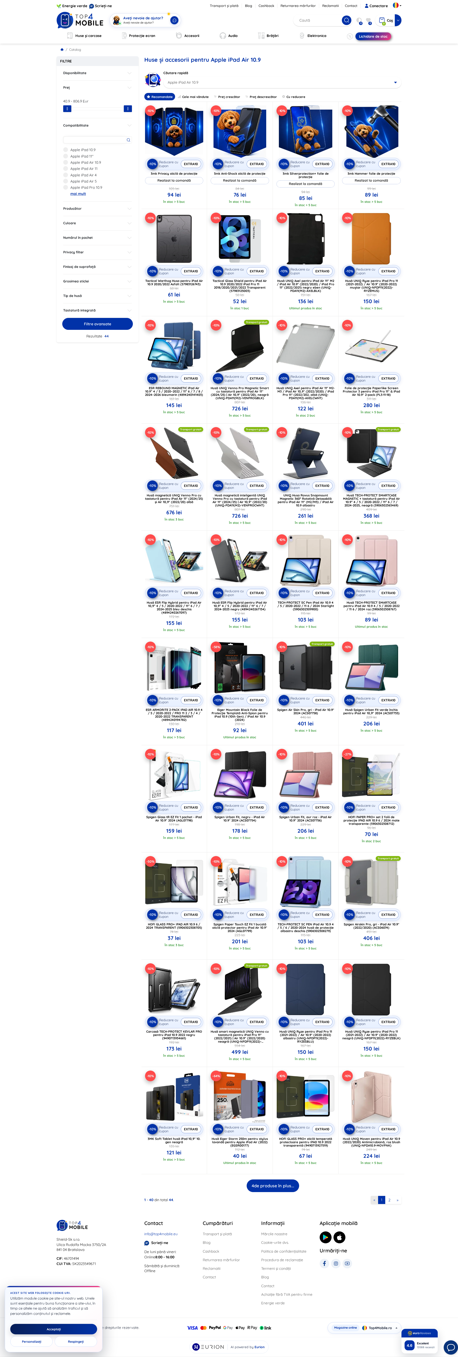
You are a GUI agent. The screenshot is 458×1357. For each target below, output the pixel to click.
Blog (248, 6)
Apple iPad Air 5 (83, 181)
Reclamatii (330, 6)
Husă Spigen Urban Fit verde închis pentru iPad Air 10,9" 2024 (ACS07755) (371, 711)
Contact (351, 6)
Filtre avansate (97, 323)
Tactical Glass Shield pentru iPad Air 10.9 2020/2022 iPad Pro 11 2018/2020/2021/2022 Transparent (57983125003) (240, 286)
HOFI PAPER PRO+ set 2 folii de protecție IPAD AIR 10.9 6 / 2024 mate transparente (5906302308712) (372, 820)
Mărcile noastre (274, 1234)
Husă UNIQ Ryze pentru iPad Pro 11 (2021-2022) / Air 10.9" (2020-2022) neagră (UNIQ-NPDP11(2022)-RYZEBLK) (371, 1035)
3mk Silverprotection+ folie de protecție (306, 175)
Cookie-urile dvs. (275, 1242)
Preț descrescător (263, 97)
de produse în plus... (273, 1186)
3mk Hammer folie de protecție (371, 173)
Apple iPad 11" (82, 156)
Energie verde (74, 6)
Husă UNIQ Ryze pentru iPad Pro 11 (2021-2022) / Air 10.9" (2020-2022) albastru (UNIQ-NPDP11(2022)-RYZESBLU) (305, 1036)
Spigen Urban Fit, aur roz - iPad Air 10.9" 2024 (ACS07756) (305, 818)
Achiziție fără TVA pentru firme (286, 1294)
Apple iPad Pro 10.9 (86, 187)
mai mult (78, 193)
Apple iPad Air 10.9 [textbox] (183, 82)
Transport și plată (224, 6)
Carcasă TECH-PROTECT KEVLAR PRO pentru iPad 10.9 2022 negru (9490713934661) (174, 1035)
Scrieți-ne (103, 6)
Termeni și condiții (276, 1268)
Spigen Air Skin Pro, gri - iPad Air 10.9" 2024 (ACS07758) (305, 711)
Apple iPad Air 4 (83, 175)
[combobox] (282, 82)
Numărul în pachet (78, 237)
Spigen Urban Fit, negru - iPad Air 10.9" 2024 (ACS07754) (239, 818)
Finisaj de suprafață (79, 267)
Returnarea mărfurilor (298, 6)
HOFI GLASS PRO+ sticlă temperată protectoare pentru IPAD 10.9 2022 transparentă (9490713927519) (305, 1142)
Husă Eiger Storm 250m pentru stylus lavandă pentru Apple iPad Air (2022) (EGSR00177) (240, 1142)
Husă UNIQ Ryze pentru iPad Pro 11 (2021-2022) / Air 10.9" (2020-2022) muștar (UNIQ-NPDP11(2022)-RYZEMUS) (371, 286)
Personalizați (31, 1341)
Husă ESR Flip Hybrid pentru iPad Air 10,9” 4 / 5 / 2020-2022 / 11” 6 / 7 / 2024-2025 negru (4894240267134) (239, 606)
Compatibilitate (75, 125)
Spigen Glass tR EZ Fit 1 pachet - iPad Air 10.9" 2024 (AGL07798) (174, 818)
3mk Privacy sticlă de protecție (174, 173)
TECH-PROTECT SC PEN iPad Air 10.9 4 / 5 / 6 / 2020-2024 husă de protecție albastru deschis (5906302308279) (305, 927)
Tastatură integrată (79, 310)
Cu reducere (295, 97)
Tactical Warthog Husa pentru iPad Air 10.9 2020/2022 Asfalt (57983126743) (174, 282)
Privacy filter (73, 252)
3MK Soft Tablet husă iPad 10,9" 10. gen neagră (174, 1140)
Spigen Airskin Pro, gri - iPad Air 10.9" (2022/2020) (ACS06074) (371, 925)
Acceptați (54, 1329)
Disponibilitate (74, 73)
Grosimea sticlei (76, 281)
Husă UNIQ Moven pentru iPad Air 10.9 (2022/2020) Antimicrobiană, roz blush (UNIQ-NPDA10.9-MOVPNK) (371, 1142)
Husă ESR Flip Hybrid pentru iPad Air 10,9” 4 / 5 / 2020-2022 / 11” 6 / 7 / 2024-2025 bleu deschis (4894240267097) (174, 607)
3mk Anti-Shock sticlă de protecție (239, 173)
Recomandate (162, 97)
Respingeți (76, 1341)
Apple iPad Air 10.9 (85, 162)
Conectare (379, 6)
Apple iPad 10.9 (82, 150)
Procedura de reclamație (282, 1260)
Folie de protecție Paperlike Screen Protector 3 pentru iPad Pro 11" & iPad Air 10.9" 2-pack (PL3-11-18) (371, 391)
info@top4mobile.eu (161, 1234)
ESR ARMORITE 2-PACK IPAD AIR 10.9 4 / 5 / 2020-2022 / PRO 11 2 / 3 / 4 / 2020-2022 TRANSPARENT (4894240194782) (174, 715)
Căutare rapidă (175, 73)
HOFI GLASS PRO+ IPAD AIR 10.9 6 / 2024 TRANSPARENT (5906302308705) (174, 925)
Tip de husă (72, 296)
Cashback (266, 6)
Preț (66, 87)
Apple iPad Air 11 (84, 168)
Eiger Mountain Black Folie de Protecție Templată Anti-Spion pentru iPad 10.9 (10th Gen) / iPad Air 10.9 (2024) (240, 715)
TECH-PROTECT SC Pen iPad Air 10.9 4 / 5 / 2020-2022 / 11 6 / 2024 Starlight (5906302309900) (305, 606)
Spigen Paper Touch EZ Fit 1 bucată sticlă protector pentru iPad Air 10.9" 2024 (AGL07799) (239, 927)
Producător (72, 208)
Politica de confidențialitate (284, 1251)
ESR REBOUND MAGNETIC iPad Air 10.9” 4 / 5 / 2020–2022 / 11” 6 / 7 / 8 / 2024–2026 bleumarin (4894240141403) (174, 391)
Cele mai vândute (195, 97)
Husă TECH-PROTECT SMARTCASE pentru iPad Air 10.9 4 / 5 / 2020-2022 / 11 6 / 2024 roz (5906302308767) (372, 606)
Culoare (69, 223)
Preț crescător (229, 97)
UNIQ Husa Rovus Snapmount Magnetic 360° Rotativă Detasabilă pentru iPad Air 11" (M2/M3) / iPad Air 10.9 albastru (306, 500)
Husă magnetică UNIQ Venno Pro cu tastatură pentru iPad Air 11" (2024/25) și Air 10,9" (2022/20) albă (174, 498)
